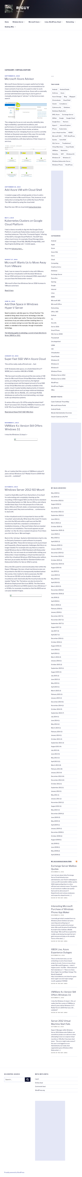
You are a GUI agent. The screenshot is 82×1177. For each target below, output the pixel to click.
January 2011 (55, 799)
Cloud (53, 259)
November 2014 (56, 705)
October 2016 (55, 642)
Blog (65, 96)
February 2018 (55, 608)
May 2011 (54, 795)
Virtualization (55, 352)
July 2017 (54, 631)
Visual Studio (70, 147)
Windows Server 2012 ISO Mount (24, 489)
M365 (70, 132)
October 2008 (55, 836)
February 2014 (55, 731)
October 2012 (55, 784)
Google (61, 118)
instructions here (35, 207)
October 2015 (55, 664)
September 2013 (56, 743)
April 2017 (54, 635)
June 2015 (54, 679)
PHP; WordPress (69, 136)
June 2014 (54, 720)
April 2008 (54, 854)
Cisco (53, 256)
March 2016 (55, 657)
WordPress (68, 165)
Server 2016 (55, 326)
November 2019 (56, 556)
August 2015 (55, 672)
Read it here (9, 290)
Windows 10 (56, 157)
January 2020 (55, 549)
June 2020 (54, 534)
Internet (53, 289)
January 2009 (55, 828)
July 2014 (54, 716)
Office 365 (54, 311)
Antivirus (55, 93)
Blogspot (72, 96)
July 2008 (54, 843)
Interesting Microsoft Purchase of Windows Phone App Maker (62, 909)
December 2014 (56, 702)
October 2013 (55, 739)
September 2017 (56, 623)
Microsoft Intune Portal (58, 405)
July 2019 (54, 571)
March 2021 (55, 523)
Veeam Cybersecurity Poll (59, 416)
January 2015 (55, 698)
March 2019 (55, 586)
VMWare (55, 150)
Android (54, 89)
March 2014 (55, 728)
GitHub (54, 118)
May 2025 (54, 493)
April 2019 (54, 582)
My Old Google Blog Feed (61, 861)
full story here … (17, 249)
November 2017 (56, 620)
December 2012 (56, 776)
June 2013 (54, 754)
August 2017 (55, 627)
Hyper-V (54, 125)
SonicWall (63, 139)
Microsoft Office (56, 304)
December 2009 (56, 813)
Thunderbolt (55, 338)
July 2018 (54, 597)
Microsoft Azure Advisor (19, 78)
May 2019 (54, 579)
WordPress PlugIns (57, 386)
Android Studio (64, 89)
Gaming (53, 282)
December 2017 (56, 616)
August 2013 (55, 746)
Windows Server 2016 (58, 379)
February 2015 (55, 694)
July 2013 (54, 750)
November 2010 (56, 802)
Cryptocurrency (56, 267)
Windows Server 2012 (58, 375)
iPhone (54, 129)
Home (7, 22)
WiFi (62, 154)
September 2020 (56, 530)
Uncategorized (55, 341)
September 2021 (56, 515)
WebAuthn (64, 150)
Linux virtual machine (59, 132)
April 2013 (54, 761)
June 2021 (54, 519)
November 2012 (56, 780)
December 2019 (56, 552)
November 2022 (56, 500)
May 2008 (54, 851)
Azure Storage (56, 96)
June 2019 (54, 575)
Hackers (65, 122)
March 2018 (55, 605)
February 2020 (56, 545)
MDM (53, 297)
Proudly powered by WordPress (14, 1172)
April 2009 (54, 825)
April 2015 (54, 687)
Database (67, 107)
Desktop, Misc (9, 27)
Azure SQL (54, 252)
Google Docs (56, 122)
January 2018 (55, 612)
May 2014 (54, 724)
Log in (37, 1079)
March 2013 (55, 765)
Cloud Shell (66, 100)
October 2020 (55, 526)
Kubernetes (63, 129)
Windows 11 (66, 157)
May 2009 (54, 821)
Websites (55, 154)
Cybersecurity (56, 107)
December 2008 (56, 832)
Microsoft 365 (56, 136)
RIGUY (23, 8)
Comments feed (40, 1086)
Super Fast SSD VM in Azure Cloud (25, 358)
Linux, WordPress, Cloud (53, 22)
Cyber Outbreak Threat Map (60, 402)
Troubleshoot (66, 143)
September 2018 (56, 593)
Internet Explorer (65, 125)
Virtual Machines (57, 147)
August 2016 (55, 646)
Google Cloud (70, 118)
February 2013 (55, 769)
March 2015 (55, 690)
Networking (70, 22)
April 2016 (54, 653)
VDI (52, 349)
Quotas (54, 139)
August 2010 (55, 806)
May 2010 (54, 810)
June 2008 (54, 847)
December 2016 (56, 638)
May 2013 (54, 758)
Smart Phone (55, 330)
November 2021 (56, 511)
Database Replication (59, 111)
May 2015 (54, 683)
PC (52, 319)
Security (53, 323)
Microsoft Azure (34, 22)
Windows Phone (57, 165)
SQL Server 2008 (56, 334)
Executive (54, 278)
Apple (53, 244)
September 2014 (56, 713)
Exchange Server (67, 114)
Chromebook (56, 100)
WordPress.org (40, 1090)
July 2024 (54, 497)
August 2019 (55, 567)
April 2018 (54, 601)
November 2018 (56, 590)
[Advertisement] (41, 45)
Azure (62, 93)
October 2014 (55, 709)
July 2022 (54, 508)
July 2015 (54, 675)
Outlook (53, 315)
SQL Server (56, 143)
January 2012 (55, 791)
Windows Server (17, 22)
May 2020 (54, 537)
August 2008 (55, 840)
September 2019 (56, 564)
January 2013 (55, 772)
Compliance (63, 104)
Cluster (54, 104)
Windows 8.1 (70, 154)
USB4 (53, 345)
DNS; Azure (56, 114)
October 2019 (55, 560)
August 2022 (55, 504)
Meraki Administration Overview (61, 413)
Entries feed (39, 1083)
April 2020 (54, 541)
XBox (53, 390)
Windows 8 (54, 367)
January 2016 (55, 661)
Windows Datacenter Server (61, 161)
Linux (53, 293)
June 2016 (54, 649)
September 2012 (56, 787)
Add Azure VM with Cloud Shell (23, 189)
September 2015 (56, 668)
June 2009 (54, 817)
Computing (54, 263)
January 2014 (55, 735)
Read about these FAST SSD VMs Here (19, 412)
